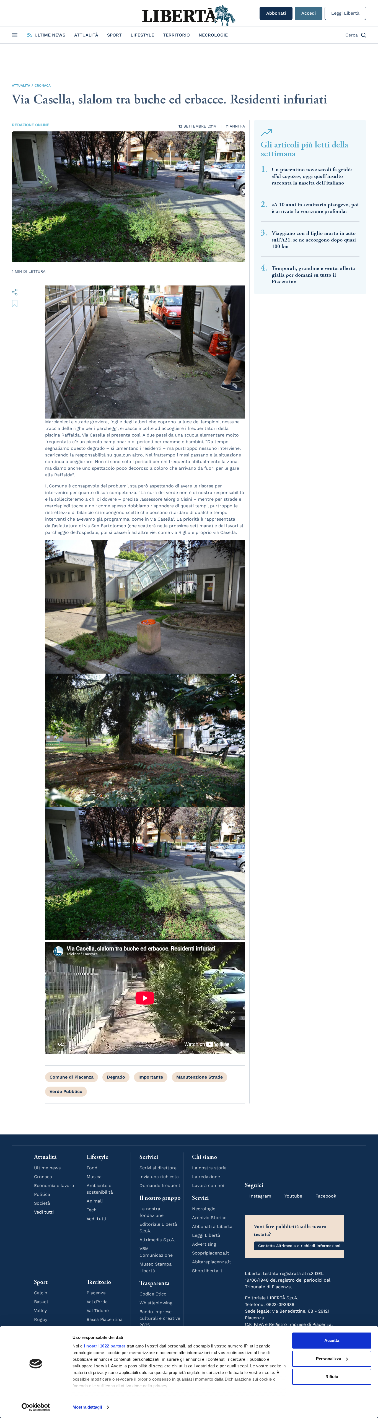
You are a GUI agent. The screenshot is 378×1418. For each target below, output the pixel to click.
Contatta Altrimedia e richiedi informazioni (299, 1245)
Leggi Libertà (345, 13)
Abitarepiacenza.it (211, 1261)
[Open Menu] (14, 35)
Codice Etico (153, 1294)
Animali (95, 1201)
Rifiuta (331, 1376)
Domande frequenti (160, 1185)
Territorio (176, 35)
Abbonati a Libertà (212, 1226)
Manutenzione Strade (199, 1077)
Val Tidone (98, 1310)
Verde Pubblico (66, 1091)
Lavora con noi (208, 1185)
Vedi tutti (44, 1212)
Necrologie (213, 35)
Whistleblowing (155, 1302)
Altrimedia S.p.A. (157, 1239)
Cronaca (43, 85)
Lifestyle (142, 35)
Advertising (204, 1244)
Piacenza (96, 1292)
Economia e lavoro (54, 1185)
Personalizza (328, 1358)
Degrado (116, 1077)
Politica (42, 1194)
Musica (94, 1176)
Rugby (40, 1319)
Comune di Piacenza (72, 1077)
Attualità (86, 35)
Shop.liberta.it (207, 1270)
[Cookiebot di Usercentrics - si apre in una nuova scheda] (36, 1407)
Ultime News (50, 35)
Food (92, 1167)
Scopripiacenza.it (210, 1253)
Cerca (351, 35)
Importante (150, 1077)
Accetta (331, 1340)
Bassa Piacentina (105, 1319)
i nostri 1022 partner (105, 1346)
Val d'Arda (97, 1301)
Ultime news (47, 1167)
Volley (40, 1310)
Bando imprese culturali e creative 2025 (159, 1318)
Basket (41, 1301)
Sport (114, 35)
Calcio (40, 1292)
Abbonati (276, 13)
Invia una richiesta (159, 1176)
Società (42, 1203)
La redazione (206, 1176)
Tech (92, 1209)
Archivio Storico (209, 1217)
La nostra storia (209, 1167)
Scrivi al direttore (158, 1167)
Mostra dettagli (87, 1407)
